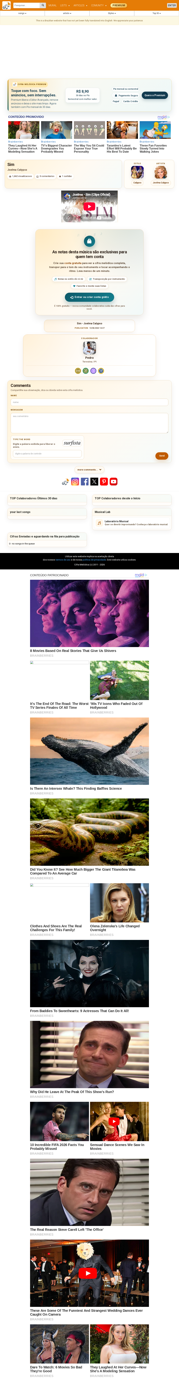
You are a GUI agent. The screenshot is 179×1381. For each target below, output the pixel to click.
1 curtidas (67, 176)
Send (161, 456)
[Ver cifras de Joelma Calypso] (161, 172)
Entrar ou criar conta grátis (92, 297)
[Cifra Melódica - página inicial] (7, 5)
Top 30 (156, 13)
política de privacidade (94, 559)
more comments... (87, 469)
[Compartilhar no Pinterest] (104, 481)
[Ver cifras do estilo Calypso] (137, 172)
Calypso (137, 182)
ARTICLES (81, 5)
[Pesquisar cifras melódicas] (43, 5)
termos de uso (63, 559)
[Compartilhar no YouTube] (113, 481)
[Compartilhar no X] (94, 481)
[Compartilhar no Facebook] (85, 481)
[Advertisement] (89, 52)
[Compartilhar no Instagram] (75, 481)
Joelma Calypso (17, 169)
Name (14, 395)
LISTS (65, 5)
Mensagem (17, 410)
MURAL (53, 5)
